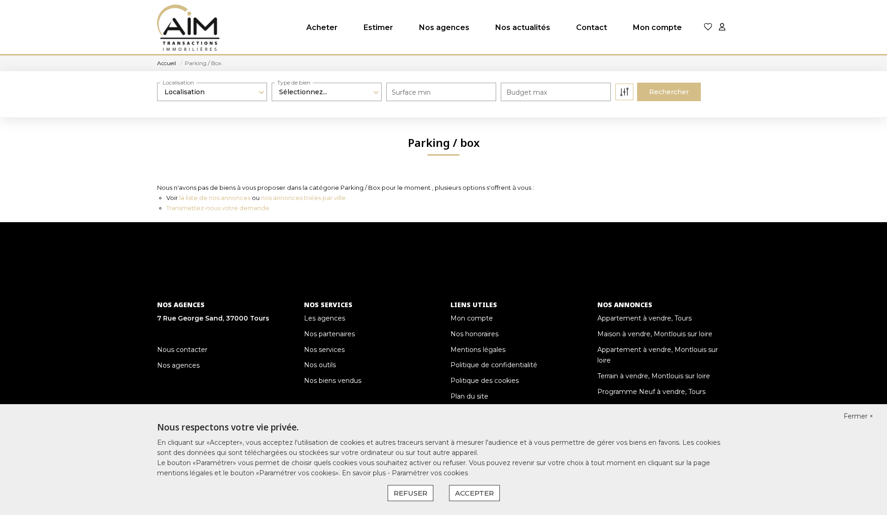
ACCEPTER (474, 493)
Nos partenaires (329, 334)
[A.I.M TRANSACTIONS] (188, 28)
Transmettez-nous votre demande (217, 208)
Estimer (378, 27)
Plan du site (469, 396)
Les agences (324, 318)
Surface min (411, 92)
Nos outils (320, 365)
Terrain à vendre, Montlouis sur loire (653, 376)
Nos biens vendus (332, 380)
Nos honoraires (474, 334)
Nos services (324, 349)
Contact (591, 27)
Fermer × (858, 416)
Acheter (322, 27)
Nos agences (444, 27)
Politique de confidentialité (493, 365)
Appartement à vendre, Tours (644, 318)
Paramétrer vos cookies (430, 473)
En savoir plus (365, 473)
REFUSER (410, 493)
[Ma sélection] (708, 27)
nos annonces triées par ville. (304, 197)
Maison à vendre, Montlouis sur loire (654, 334)
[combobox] (212, 92)
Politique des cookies (484, 380)
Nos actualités (522, 27)
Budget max (526, 92)
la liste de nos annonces (214, 197)
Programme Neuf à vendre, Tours (651, 392)
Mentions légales (477, 349)
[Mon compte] (722, 27)
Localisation (178, 82)
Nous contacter (182, 349)
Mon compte (657, 27)
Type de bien (293, 82)
